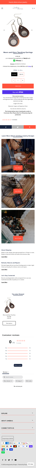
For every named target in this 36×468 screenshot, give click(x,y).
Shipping (12, 64)
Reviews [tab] (5, 372)
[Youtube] (15, 460)
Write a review (18, 365)
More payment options (18, 96)
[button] (18, 348)
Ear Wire (14, 74)
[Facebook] (2, 460)
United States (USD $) (7, 438)
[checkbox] (29, 381)
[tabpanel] (18, 390)
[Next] (32, 30)
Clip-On (21, 74)
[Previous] (4, 30)
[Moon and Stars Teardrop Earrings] (9, 305)
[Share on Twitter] (18, 127)
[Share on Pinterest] (30, 127)
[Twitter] (9, 460)
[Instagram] (5, 460)
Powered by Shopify (23, 464)
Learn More (18, 167)
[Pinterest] (12, 460)
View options (9, 323)
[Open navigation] (4, 8)
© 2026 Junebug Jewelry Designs (9, 464)
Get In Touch (18, 238)
